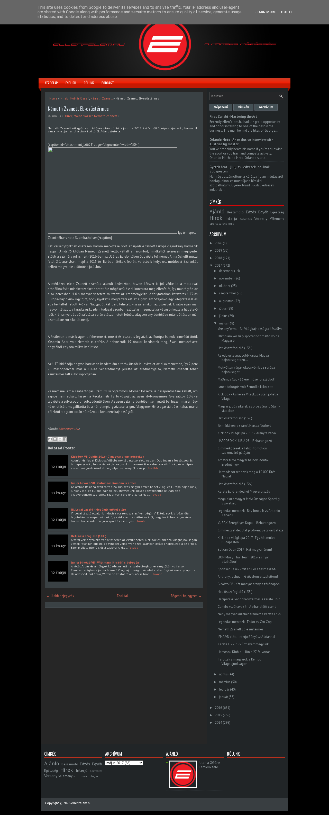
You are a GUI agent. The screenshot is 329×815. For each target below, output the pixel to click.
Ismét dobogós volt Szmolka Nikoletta (245, 387)
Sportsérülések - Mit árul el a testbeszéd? (247, 569)
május (223, 323)
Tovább (153, 468)
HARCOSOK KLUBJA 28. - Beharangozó (245, 441)
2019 (218, 250)
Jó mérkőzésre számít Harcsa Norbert (244, 425)
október (224, 286)
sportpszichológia (221, 223)
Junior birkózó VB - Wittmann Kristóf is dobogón (105, 562)
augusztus (226, 301)
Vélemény (277, 218)
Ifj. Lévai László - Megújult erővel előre (98, 509)
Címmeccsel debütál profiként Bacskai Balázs (250, 530)
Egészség (277, 212)
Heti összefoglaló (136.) (235, 484)
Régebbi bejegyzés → (186, 596)
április (223, 674)
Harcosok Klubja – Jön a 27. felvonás (244, 652)
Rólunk (89, 82)
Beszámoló (235, 212)
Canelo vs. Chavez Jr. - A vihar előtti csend (247, 606)
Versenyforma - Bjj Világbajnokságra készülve (250, 329)
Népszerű (221, 107)
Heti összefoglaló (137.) (235, 418)
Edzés (251, 211)
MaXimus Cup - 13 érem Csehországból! (246, 379)
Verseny (260, 218)
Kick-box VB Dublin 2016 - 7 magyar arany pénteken (107, 456)
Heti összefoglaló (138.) (235, 348)
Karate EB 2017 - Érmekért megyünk (243, 644)
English (71, 82)
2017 (218, 265)
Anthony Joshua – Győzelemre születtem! (248, 576)
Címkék (243, 107)
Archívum (266, 107)
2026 (218, 243)
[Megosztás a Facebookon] (64, 439)
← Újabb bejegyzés (60, 596)
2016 (218, 707)
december (226, 271)
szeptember (227, 293)
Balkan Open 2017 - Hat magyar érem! (245, 549)
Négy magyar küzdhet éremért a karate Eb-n (249, 614)
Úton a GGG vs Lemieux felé (210, 764)
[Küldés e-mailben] (50, 439)
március (224, 682)
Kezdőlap (51, 82)
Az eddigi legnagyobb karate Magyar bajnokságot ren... (244, 357)
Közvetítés (246, 219)
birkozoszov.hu (68, 429)
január (223, 697)
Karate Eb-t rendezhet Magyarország (244, 491)
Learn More (265, 12)
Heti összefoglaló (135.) (235, 592)
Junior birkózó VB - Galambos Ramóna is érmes (103, 483)
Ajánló (216, 211)
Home (53, 98)
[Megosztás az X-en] (59, 439)
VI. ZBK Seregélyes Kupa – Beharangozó (247, 523)
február (224, 689)
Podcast (108, 82)
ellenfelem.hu (81, 803)
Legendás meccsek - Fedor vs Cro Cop (245, 622)
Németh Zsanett (101, 98)
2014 (218, 722)
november (226, 278)
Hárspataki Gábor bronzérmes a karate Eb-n (249, 599)
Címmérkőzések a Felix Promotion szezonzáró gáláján (242, 450)
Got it (287, 12)
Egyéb (263, 211)
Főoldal (122, 596)
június (223, 316)
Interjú (231, 218)
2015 (218, 715)
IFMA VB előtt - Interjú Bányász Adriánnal (246, 637)
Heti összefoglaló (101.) (88, 536)
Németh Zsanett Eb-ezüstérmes (78, 108)
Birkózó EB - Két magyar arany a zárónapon (249, 584)
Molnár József (79, 98)
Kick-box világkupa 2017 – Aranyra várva (247, 433)
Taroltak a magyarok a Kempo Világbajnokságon (239, 661)
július (223, 308)
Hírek (64, 98)
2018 (218, 258)
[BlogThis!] (55, 439)
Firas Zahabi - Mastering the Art (233, 116)
